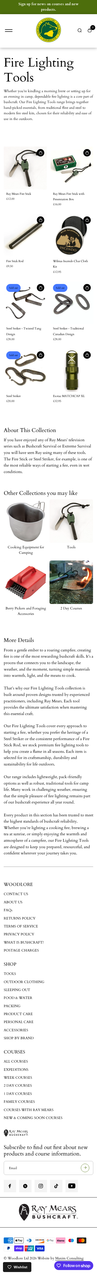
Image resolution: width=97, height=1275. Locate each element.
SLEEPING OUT (17, 990)
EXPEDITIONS (16, 1069)
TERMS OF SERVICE (21, 926)
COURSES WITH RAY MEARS (28, 1110)
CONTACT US (16, 894)
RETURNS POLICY (19, 918)
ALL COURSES (16, 1061)
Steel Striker (13, 396)
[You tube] (71, 1186)
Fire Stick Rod (14, 261)
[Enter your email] (85, 1168)
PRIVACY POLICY (19, 934)
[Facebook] (10, 1186)
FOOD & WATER (18, 998)
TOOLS (10, 973)
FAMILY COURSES (19, 1101)
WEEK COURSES (18, 1077)
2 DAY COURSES (18, 1085)
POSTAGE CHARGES (21, 950)
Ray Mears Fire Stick (18, 194)
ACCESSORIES (16, 1030)
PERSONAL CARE (19, 1022)
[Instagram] (41, 1186)
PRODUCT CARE (18, 1014)
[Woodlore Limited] (48, 31)
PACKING (12, 1006)
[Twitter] (25, 1186)
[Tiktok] (56, 1186)
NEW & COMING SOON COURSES (33, 1118)
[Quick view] (40, 153)
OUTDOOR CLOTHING (24, 982)
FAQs (8, 910)
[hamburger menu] (9, 31)
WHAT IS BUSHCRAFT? (24, 942)
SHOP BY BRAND (19, 1038)
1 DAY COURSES (18, 1093)
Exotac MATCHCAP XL (69, 396)
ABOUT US (13, 902)
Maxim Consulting (69, 1258)
